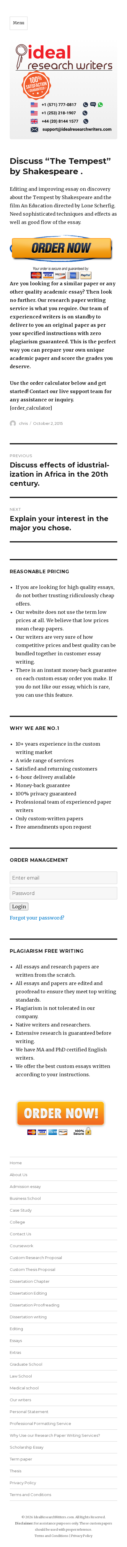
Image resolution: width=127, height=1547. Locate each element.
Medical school (24, 1388)
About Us (18, 1174)
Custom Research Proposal (36, 1257)
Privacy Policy (23, 1482)
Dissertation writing (28, 1316)
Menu (18, 22)
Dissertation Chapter (30, 1281)
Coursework (21, 1245)
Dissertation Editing (28, 1293)
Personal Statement (29, 1411)
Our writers (20, 1399)
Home (16, 1162)
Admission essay (25, 1186)
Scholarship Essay (26, 1447)
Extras (15, 1352)
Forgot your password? (37, 918)
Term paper (21, 1459)
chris (23, 423)
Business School (25, 1198)
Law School (21, 1376)
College (17, 1222)
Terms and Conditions (30, 1494)
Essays (16, 1340)
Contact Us (20, 1233)
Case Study (21, 1210)
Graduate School (26, 1364)
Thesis (15, 1470)
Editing (16, 1328)
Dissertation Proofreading (34, 1305)
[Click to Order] (63, 257)
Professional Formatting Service (40, 1423)
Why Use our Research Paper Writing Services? (55, 1435)
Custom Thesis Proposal (32, 1269)
